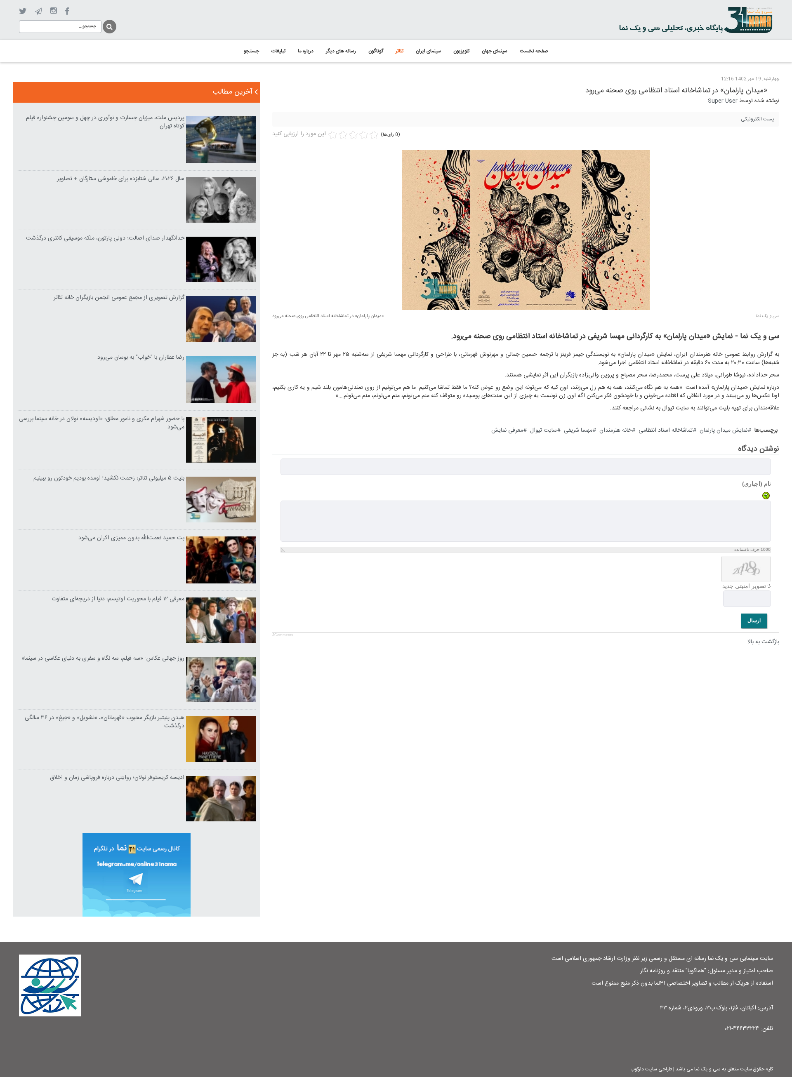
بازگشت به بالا (763, 642)
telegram (38, 11)
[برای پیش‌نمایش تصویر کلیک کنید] (526, 230)
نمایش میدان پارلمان (723, 430)
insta (53, 11)
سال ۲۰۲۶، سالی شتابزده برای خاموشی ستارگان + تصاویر (120, 179)
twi (23, 11)
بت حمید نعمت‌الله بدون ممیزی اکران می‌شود (131, 538)
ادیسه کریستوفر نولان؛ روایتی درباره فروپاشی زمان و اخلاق (117, 778)
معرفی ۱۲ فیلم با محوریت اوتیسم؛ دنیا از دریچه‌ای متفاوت (118, 599)
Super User (723, 101)
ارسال (754, 620)
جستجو (108, 25)
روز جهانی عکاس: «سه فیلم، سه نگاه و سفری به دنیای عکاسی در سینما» (102, 658)
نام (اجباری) (756, 483)
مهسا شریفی (578, 430)
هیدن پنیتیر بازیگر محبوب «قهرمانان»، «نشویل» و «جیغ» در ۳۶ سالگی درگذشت (104, 722)
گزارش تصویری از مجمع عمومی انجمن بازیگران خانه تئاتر (119, 298)
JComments (282, 635)
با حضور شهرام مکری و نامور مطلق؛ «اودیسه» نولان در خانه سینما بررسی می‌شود (101, 423)
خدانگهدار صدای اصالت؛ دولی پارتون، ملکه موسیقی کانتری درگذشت (105, 238)
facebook (67, 11)
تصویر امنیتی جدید (744, 586)
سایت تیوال (543, 430)
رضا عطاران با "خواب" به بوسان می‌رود (140, 357)
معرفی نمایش (507, 430)
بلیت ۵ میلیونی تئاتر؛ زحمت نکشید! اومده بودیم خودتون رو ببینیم (108, 478)
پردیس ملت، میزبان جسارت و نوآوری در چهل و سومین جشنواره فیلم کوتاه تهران (105, 122)
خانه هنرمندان (615, 430)
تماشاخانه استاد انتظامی (666, 430)
